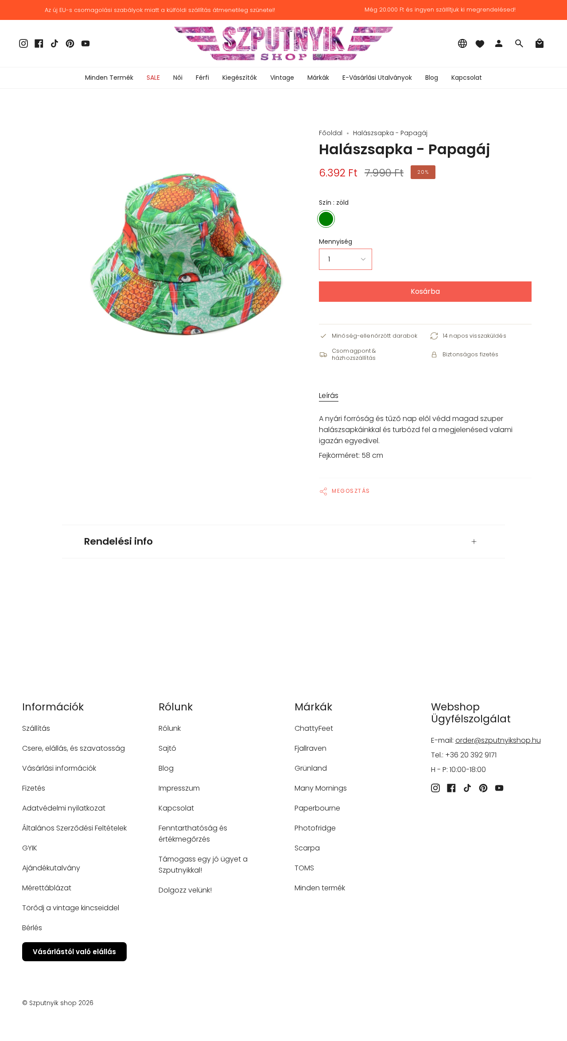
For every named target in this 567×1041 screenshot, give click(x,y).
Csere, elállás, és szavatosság (73, 748)
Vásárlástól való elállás (74, 951)
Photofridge (315, 828)
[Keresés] (519, 43)
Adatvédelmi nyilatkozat (63, 808)
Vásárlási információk (59, 768)
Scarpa (307, 848)
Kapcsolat (176, 808)
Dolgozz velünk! (185, 890)
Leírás (328, 395)
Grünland (311, 768)
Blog (166, 768)
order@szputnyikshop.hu (498, 740)
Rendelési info (118, 541)
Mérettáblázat (46, 888)
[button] (178, 77)
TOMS (304, 868)
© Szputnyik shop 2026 (57, 1002)
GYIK (29, 848)
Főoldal (330, 133)
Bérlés (32, 928)
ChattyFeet (314, 728)
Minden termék (320, 888)
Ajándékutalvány (51, 868)
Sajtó (167, 748)
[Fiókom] (499, 43)
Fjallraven (310, 748)
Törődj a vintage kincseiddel (70, 908)
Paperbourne (317, 808)
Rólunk (170, 728)
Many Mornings (321, 788)
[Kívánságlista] (480, 43)
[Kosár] (539, 43)
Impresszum (179, 788)
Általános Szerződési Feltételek (74, 828)
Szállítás (36, 728)
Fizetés (33, 788)
